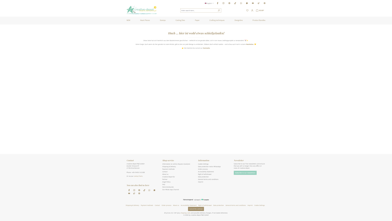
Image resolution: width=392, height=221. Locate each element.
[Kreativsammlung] (265, 4)
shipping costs (185, 213)
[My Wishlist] (247, 10)
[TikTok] (235, 4)
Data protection (203, 177)
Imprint (200, 182)
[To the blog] (259, 4)
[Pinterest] (229, 4)
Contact (165, 172)
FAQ (163, 184)
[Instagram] (223, 4)
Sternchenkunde (168, 187)
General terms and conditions (208, 179)
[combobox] (198, 10)
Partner (164, 179)
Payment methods (168, 169)
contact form (138, 176)
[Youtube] (253, 4)
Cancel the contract (196, 209)
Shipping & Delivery (169, 166)
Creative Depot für (168, 177)
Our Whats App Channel (170, 190)
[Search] (218, 10)
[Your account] (252, 10)
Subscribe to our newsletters (245, 173)
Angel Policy (166, 182)
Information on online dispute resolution (176, 164)
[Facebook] (218, 4)
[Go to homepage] (142, 10)
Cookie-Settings (203, 164)
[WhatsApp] (241, 4)
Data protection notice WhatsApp (209, 166)
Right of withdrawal (204, 174)
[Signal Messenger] (247, 4)
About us (165, 174)
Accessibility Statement (206, 172)
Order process (203, 169)
